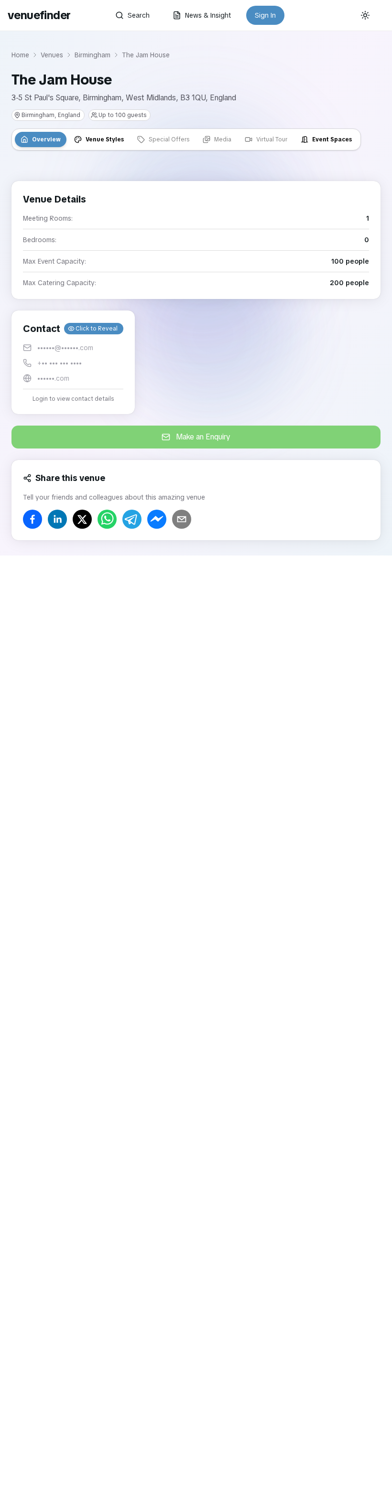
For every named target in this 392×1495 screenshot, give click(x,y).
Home (20, 55)
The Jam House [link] (146, 55)
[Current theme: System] (365, 15)
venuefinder (39, 15)
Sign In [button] (265, 15)
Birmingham (92, 55)
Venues (52, 55)
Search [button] (139, 15)
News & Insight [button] (208, 15)
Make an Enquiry (203, 437)
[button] (73, 362)
